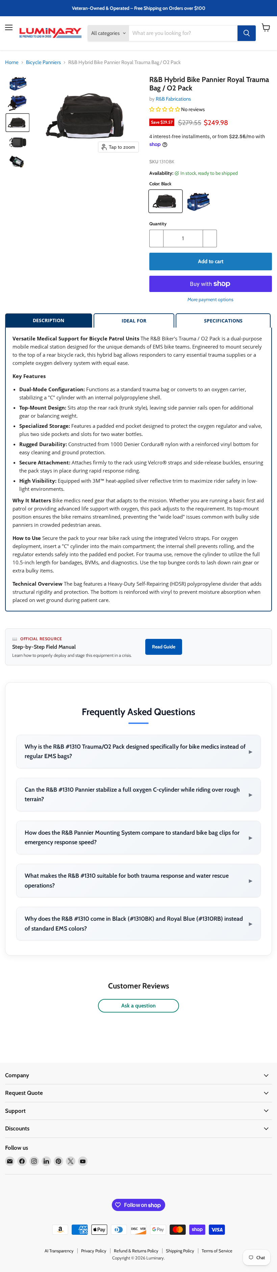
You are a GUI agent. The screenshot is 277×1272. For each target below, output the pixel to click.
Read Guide (163, 647)
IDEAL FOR (134, 320)
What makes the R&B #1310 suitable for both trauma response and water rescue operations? (138, 880)
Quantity (158, 223)
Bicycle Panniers (43, 62)
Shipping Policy (180, 1250)
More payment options (210, 299)
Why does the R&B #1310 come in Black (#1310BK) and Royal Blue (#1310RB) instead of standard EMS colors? (138, 923)
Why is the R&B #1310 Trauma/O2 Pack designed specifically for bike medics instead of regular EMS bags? (138, 751)
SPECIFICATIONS (223, 320)
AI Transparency (59, 1250)
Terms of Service (217, 1250)
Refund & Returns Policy (136, 1250)
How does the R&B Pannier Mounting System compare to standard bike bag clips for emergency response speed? (138, 837)
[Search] (246, 33)
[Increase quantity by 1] (210, 238)
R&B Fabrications (173, 99)
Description (48, 320)
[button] (17, 83)
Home (12, 62)
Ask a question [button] (138, 1005)
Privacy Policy (93, 1250)
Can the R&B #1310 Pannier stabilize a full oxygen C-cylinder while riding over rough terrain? (138, 794)
